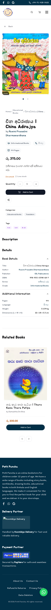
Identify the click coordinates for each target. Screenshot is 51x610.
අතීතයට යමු (43, 281)
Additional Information (16, 294)
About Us (18, 580)
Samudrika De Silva (17, 411)
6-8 (16, 228)
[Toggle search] (32, 12)
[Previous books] (22, 439)
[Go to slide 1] (23, 99)
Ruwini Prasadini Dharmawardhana (34, 269)
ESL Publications (42, 273)
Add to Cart (28, 192)
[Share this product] (8, 200)
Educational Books (18, 111)
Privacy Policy (36, 588)
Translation (30, 214)
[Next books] (29, 439)
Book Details (10, 259)
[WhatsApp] (8, 2)
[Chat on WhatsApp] (44, 592)
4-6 (8, 228)
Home (8, 111)
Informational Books (40, 285)
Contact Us (32, 580)
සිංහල (46, 304)
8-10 (24, 228)
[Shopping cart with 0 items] (39, 12)
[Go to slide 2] (27, 99)
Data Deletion (25, 595)
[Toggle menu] (47, 12)
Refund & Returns (16, 588)
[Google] (13, 2)
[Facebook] (3, 2)
